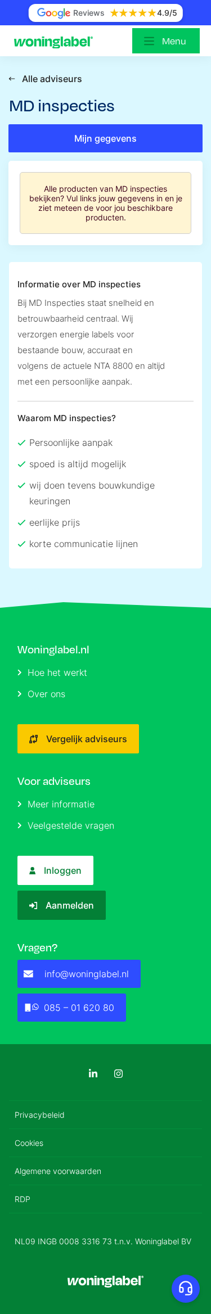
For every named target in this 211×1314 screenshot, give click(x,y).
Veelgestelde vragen (71, 825)
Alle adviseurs (52, 78)
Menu (174, 40)
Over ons (46, 693)
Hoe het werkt (57, 672)
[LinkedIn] (93, 1073)
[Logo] (56, 41)
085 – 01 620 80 (79, 1007)
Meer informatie (61, 804)
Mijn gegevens (105, 138)
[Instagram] (118, 1073)
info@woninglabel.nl (86, 973)
